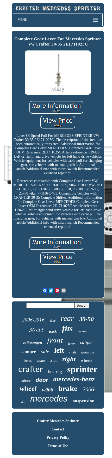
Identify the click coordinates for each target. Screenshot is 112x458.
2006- (89, 389)
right (69, 359)
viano (41, 361)
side (45, 351)
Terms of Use (58, 446)
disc (52, 320)
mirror (25, 381)
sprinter (82, 369)
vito (23, 402)
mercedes (49, 398)
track (53, 331)
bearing (55, 371)
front (55, 339)
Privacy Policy (58, 438)
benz (28, 360)
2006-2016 (33, 319)
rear (67, 318)
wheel (28, 388)
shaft (72, 352)
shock (53, 361)
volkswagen (32, 343)
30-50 (86, 319)
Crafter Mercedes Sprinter (58, 421)
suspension (84, 400)
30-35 (36, 329)
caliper (86, 342)
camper (28, 351)
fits (67, 328)
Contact (58, 429)
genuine (87, 352)
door (42, 380)
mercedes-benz (74, 379)
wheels (86, 360)
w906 (47, 389)
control (82, 331)
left (59, 350)
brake (67, 388)
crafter (30, 369)
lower (71, 343)
